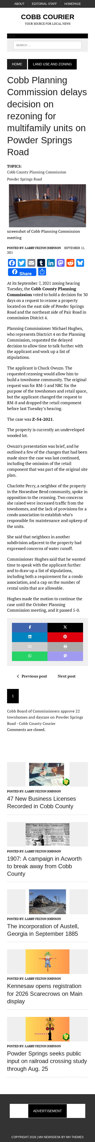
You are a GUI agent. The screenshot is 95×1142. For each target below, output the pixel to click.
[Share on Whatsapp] (30, 656)
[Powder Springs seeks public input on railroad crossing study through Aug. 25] (47, 1038)
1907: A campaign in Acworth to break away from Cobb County (44, 866)
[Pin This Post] (65, 637)
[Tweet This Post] (65, 627)
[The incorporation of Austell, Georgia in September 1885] (47, 910)
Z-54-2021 (42, 419)
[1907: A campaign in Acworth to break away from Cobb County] (47, 843)
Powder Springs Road (24, 179)
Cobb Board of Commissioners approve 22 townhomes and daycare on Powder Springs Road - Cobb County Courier (45, 717)
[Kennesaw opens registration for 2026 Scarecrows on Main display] (47, 970)
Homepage (72, 4)
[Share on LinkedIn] (30, 637)
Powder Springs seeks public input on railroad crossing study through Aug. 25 (47, 1061)
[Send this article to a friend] (30, 647)
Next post (67, 676)
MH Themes (75, 1137)
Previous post (34, 676)
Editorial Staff (44, 4)
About (19, 4)
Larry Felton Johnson (43, 248)
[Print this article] (65, 647)
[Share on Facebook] (30, 627)
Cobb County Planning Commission (36, 172)
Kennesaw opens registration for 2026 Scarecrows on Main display (44, 993)
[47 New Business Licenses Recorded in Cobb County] (47, 783)
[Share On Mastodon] (65, 656)
